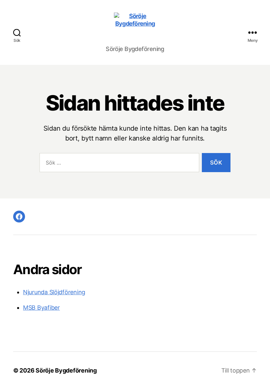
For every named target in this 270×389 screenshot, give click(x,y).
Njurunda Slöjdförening (54, 292)
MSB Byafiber (41, 307)
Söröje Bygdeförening (66, 370)
